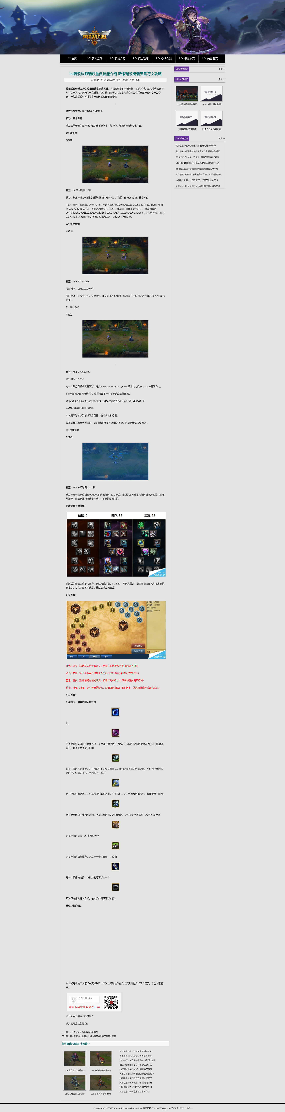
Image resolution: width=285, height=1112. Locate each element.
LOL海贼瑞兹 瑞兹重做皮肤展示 (84, 1032)
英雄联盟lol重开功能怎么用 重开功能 (136, 1051)
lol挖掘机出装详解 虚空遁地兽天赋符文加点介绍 (197, 169)
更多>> (222, 69)
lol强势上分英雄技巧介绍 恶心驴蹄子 (136, 1078)
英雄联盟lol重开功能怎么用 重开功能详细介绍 (196, 146)
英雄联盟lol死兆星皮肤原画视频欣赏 (135, 1056)
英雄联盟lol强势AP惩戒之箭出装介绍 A (137, 1074)
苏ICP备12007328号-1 (181, 1108)
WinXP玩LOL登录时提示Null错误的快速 (137, 1060)
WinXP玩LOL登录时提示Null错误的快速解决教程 (197, 157)
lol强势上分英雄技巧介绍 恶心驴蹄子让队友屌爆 (197, 180)
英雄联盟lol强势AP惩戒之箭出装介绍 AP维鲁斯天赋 (198, 174)
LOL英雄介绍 (118, 58)
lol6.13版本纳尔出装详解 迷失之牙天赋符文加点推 (198, 163)
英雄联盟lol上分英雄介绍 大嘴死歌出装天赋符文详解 (93, 1036)
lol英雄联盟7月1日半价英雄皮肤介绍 (136, 1087)
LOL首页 (71, 58)
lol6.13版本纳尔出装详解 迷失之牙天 (136, 1065)
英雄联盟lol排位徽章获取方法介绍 (134, 1092)
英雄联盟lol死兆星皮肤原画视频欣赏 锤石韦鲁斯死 (198, 151)
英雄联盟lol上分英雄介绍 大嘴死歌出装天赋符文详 (198, 186)
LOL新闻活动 (94, 58)
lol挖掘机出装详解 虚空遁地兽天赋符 (136, 1069)
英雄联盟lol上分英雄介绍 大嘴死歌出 (136, 1083)
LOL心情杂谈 (164, 58)
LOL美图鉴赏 (210, 58)
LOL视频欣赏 (187, 58)
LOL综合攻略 (141, 58)
